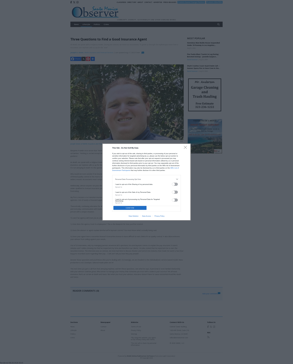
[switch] (175, 184)
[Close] (186, 148)
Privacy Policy (159, 216)
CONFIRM (130, 208)
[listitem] (146, 179)
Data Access (146, 216)
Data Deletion (133, 216)
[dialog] (146, 182)
